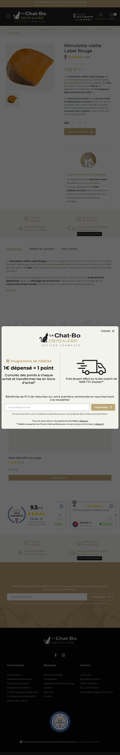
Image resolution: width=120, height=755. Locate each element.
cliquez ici (83, 421)
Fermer (105, 331)
